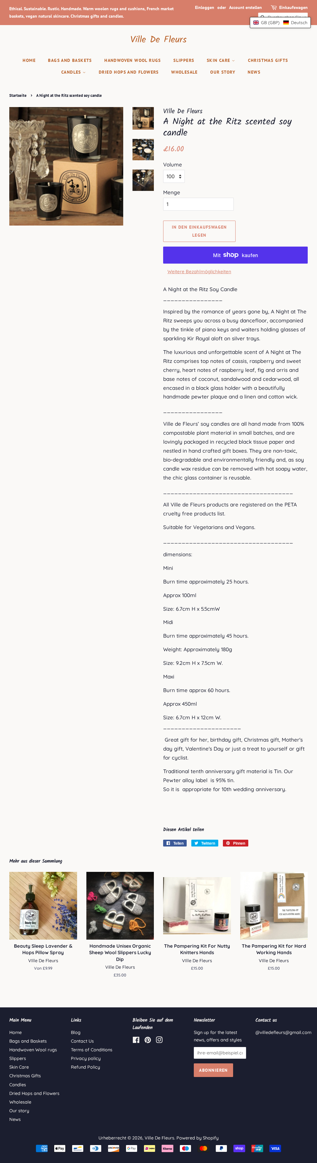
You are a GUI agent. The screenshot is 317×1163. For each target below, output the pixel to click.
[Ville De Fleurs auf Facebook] (136, 1041)
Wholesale (184, 72)
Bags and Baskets (70, 60)
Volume (172, 164)
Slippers (183, 60)
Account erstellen (245, 7)
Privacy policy (86, 1058)
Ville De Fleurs (158, 39)
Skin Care (219, 60)
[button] (280, 22)
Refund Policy (85, 1067)
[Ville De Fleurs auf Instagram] (159, 1041)
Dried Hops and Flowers (129, 72)
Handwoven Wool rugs (132, 60)
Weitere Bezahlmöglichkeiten (199, 271)
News (254, 72)
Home (29, 60)
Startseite (18, 95)
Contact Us (82, 1041)
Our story (222, 72)
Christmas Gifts (268, 60)
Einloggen (204, 7)
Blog (75, 1032)
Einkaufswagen (293, 7)
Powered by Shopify (197, 1138)
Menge (171, 192)
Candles (72, 72)
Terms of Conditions (91, 1050)
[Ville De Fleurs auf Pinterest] (147, 1041)
